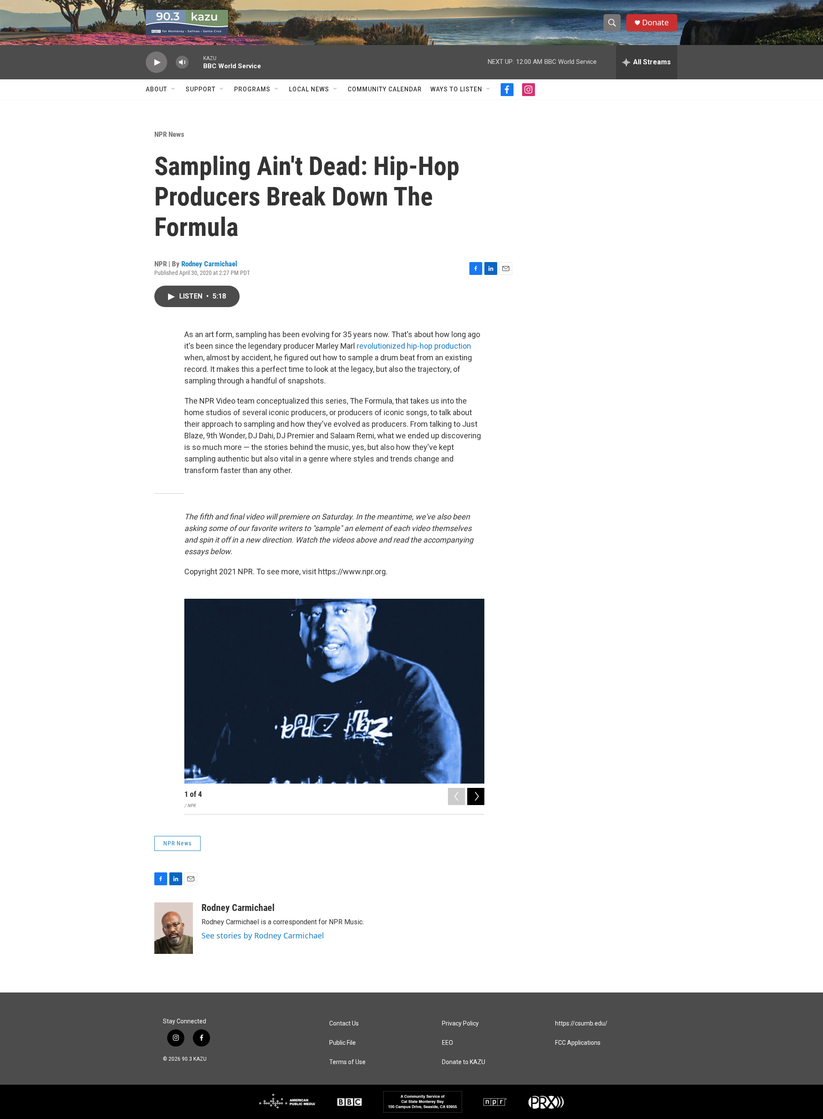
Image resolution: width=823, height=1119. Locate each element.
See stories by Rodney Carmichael (262, 935)
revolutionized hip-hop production (414, 345)
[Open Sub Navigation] (173, 89)
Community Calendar (385, 89)
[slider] (196, 61)
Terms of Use (347, 1062)
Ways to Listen (456, 89)
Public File (342, 1043)
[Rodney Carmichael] (173, 928)
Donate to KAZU (463, 1062)
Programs (252, 89)
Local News (309, 89)
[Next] (475, 796)
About (156, 89)
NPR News (169, 134)
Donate (655, 22)
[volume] (182, 62)
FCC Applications (578, 1043)
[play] (156, 62)
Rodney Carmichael (209, 263)
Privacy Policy (460, 1023)
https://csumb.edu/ (581, 1023)
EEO (447, 1043)
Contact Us (344, 1023)
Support (201, 89)
